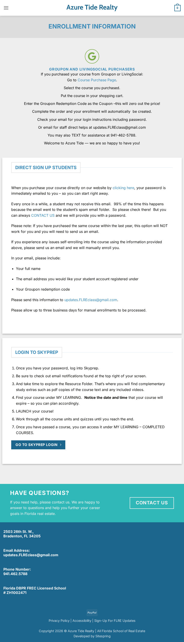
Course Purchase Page (97, 80)
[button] (6, 7)
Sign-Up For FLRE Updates (115, 620)
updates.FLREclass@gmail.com (90, 300)
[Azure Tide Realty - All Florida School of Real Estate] (92, 7)
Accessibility (81, 620)
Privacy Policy (59, 620)
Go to (72, 80)
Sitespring (103, 636)
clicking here (123, 187)
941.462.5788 (15, 573)
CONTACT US (43, 215)
